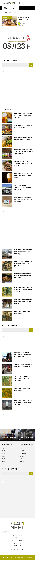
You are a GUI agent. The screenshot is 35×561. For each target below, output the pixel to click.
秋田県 (3, 453)
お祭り (21, 448)
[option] (9, 435)
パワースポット (23, 453)
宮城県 (3, 456)
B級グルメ (22, 461)
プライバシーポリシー (17, 540)
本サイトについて (17, 535)
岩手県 (3, 450)
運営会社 (17, 537)
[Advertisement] (17, 88)
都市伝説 (21, 456)
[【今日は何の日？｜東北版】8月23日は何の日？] (17, 43)
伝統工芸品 (22, 451)
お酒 (20, 459)
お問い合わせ (17, 545)
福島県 (3, 461)
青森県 (3, 448)
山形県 (3, 458)
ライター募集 (17, 543)
